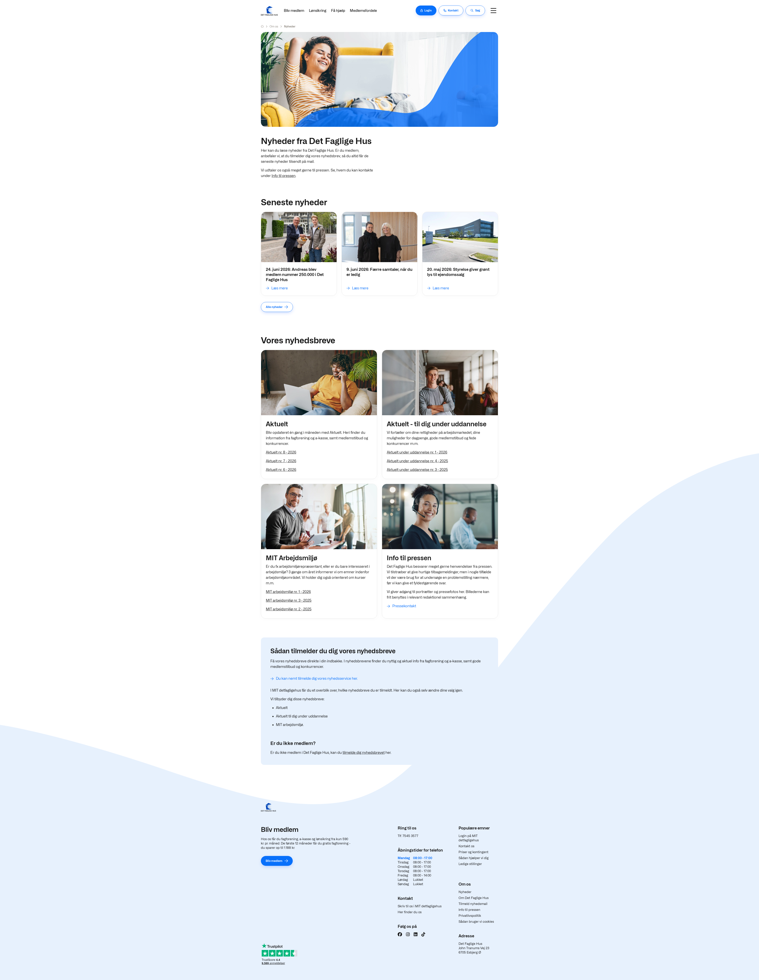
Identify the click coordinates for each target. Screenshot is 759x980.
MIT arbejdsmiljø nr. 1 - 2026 (288, 592)
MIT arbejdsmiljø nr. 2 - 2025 (289, 609)
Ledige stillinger (470, 864)
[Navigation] (493, 10)
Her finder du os (410, 912)
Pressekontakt (404, 606)
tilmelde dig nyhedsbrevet (364, 752)
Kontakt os (466, 846)
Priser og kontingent (473, 852)
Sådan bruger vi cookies (476, 922)
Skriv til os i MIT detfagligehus (420, 906)
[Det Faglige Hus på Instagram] (408, 934)
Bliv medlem (294, 10)
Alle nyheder (274, 307)
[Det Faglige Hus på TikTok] (423, 934)
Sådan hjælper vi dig (474, 858)
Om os (274, 26)
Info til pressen (283, 176)
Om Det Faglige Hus (474, 898)
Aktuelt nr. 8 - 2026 (281, 452)
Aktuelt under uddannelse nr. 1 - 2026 (417, 452)
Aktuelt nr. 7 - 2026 (281, 461)
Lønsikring (317, 10)
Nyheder (465, 892)
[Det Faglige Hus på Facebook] (400, 934)
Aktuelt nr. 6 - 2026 (281, 470)
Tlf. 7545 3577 (408, 836)
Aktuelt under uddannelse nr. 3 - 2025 (417, 470)
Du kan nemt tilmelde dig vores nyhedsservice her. (317, 678)
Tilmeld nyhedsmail (473, 904)
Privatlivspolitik (470, 916)
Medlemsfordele (363, 10)
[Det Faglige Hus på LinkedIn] (415, 934)
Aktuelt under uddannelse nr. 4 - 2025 (417, 461)
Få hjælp (338, 10)
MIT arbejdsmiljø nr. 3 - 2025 (289, 600)
